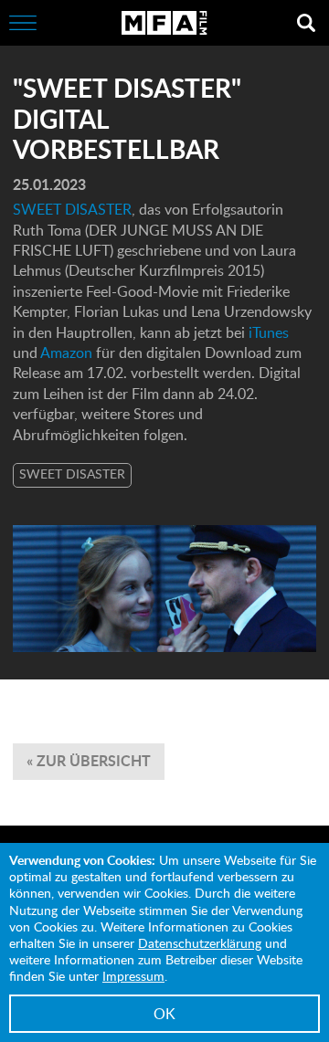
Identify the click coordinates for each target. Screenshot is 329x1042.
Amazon (68, 352)
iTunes (269, 332)
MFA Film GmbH (164, 23)
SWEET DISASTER (72, 209)
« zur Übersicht (89, 760)
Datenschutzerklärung (199, 943)
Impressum (133, 975)
